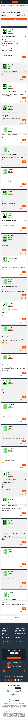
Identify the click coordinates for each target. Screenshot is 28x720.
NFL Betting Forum (10, 10)
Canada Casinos (6, 641)
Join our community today (14, 657)
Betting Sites (6, 637)
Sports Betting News (20, 630)
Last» (19, 23)
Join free (15, 2)
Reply (24, 57)
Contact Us (5, 628)
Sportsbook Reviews (20, 628)
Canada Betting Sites (7, 640)
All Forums (3, 10)
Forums (3, 5)
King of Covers (18, 641)
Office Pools (18, 643)
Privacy (13, 676)
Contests (18, 637)
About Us (5, 626)
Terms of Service (19, 676)
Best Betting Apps (6, 643)
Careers (4, 630)
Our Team (4, 631)
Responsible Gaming (20, 633)
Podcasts (17, 631)
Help (10, 676)
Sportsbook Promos (20, 5)
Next (16, 23)
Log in (22, 2)
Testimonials (5, 634)
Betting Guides (20, 626)
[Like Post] (22, 59)
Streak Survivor (19, 640)
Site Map (6, 676)
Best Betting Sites (11, 5)
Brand (3, 633)
